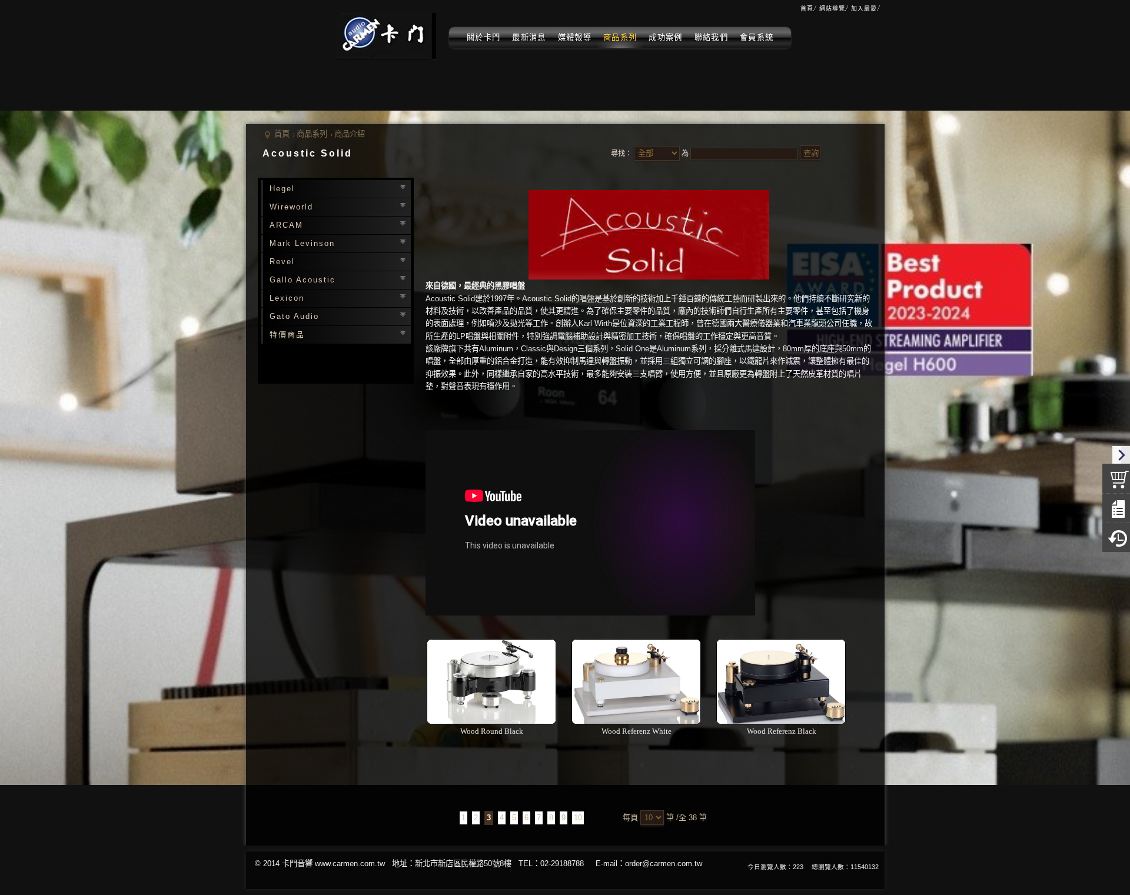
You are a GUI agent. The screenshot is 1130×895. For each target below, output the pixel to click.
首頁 (282, 133)
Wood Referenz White (636, 731)
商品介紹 (349, 133)
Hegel (282, 188)
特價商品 (287, 334)
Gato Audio (294, 316)
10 (578, 817)
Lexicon (287, 298)
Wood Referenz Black (781, 731)
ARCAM (286, 225)
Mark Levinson (302, 243)
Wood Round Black (491, 731)
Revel (282, 261)
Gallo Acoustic (302, 279)
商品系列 (312, 133)
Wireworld (291, 206)
